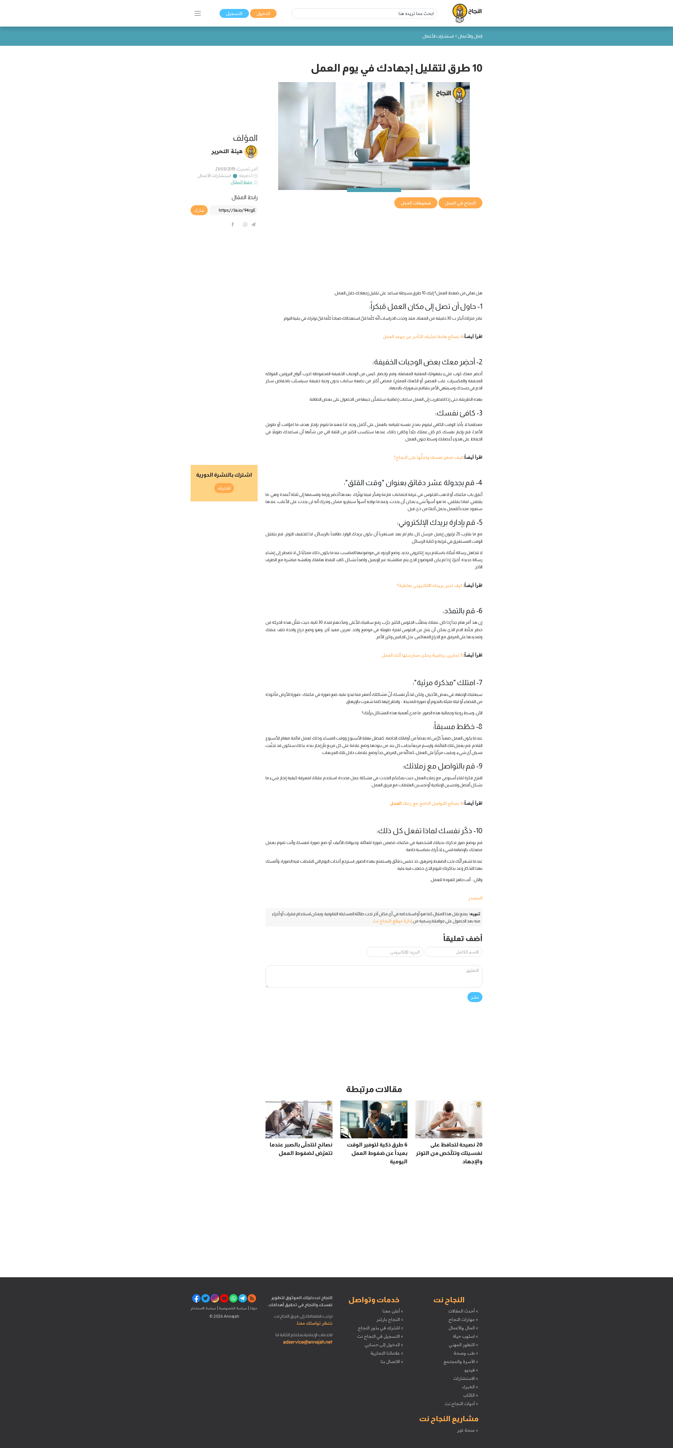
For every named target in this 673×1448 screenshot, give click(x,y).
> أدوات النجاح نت (461, 1403)
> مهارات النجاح (463, 1319)
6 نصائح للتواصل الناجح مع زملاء (426, 803)
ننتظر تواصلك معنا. (314, 1323)
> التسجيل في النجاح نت (380, 1336)
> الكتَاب (470, 1395)
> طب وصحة (465, 1353)
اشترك (224, 488)
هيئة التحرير (227, 151)
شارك (199, 210)
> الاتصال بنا (392, 1361)
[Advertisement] (374, 246)
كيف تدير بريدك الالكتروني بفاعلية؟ (429, 585)
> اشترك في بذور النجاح (380, 1327)
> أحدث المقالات (463, 1311)
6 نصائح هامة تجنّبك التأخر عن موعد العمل (423, 336)
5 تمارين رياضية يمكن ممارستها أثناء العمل (422, 655)
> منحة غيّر (467, 1430)
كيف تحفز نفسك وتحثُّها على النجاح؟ (428, 457)
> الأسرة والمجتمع (460, 1361)
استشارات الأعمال (214, 175)
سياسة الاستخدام (203, 1308)
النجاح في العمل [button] (460, 202)
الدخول (263, 13)
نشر (475, 997)
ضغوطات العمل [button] (416, 202)
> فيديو (471, 1369)
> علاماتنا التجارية (386, 1353)
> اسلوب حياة (465, 1336)
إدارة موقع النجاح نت (392, 920)
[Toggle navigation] (198, 13)
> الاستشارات (465, 1378)
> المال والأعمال (463, 1327)
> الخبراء (470, 1386)
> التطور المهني (463, 1344)
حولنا (253, 1308)
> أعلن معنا (393, 1311)
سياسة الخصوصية (232, 1308)
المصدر (475, 898)
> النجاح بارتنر (389, 1319)
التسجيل (234, 13)
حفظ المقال (242, 182)
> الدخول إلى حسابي (384, 1344)
